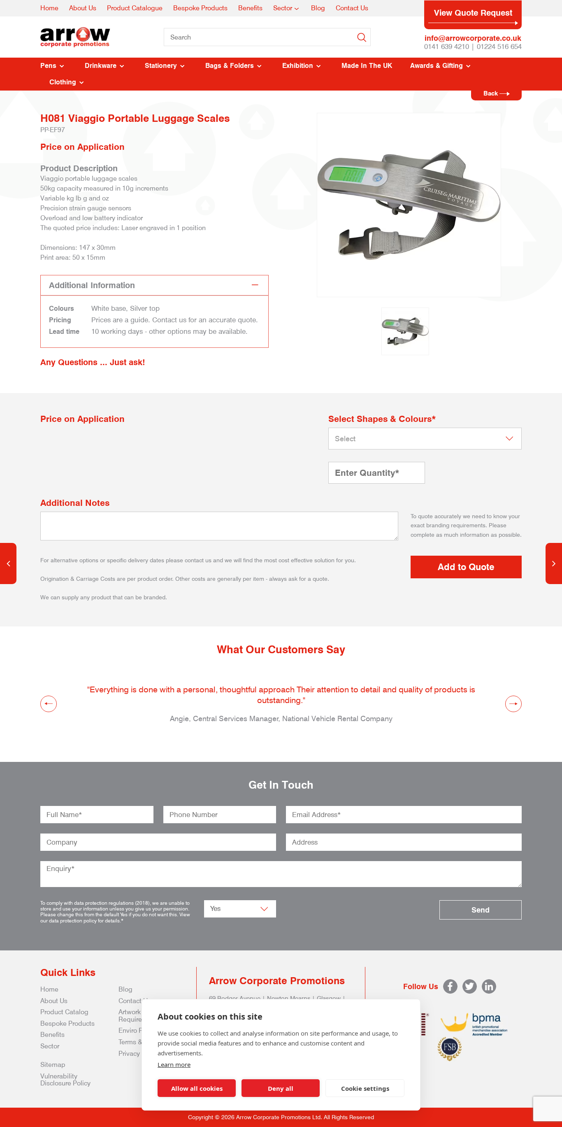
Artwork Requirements (139, 1015)
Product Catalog (64, 1012)
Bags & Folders (229, 66)
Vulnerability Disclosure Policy (65, 1079)
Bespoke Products (200, 8)
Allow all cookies (197, 1088)
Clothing (62, 82)
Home (49, 8)
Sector (282, 8)
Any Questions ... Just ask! (92, 362)
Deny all (280, 1088)
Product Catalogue (135, 8)
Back (491, 93)
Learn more (174, 1064)
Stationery (161, 66)
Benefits (250, 8)
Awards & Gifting (436, 66)
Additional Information (92, 285)
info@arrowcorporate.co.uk (473, 38)
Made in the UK (366, 66)
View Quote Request (473, 13)
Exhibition (297, 66)
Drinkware (100, 66)
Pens (48, 66)
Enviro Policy (137, 1030)
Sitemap (52, 1065)
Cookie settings (365, 1088)
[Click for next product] (554, 563)
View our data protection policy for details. (115, 917)
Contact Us (352, 8)
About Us (82, 8)
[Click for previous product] (8, 563)
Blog (318, 8)
